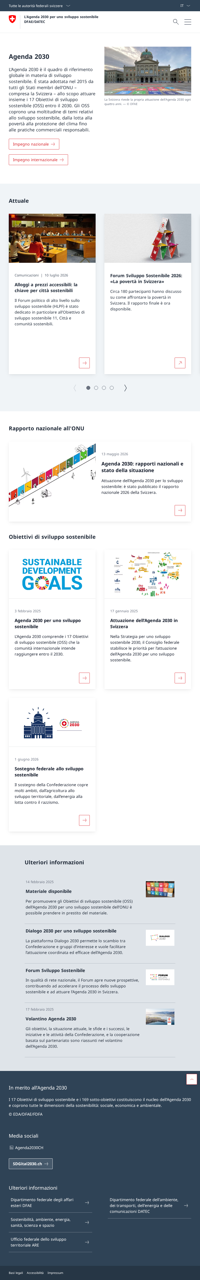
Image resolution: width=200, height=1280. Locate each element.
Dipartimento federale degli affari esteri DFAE (42, 1202)
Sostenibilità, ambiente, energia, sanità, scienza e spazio (40, 1222)
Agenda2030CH (29, 1147)
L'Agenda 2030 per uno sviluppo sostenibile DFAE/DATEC (62, 19)
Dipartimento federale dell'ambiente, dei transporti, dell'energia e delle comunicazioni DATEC (144, 1205)
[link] (100, 899)
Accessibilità (35, 1273)
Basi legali (16, 1273)
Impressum (55, 1273)
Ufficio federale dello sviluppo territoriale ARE (38, 1242)
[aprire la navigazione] (187, 22)
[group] (52, 294)
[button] (88, 388)
